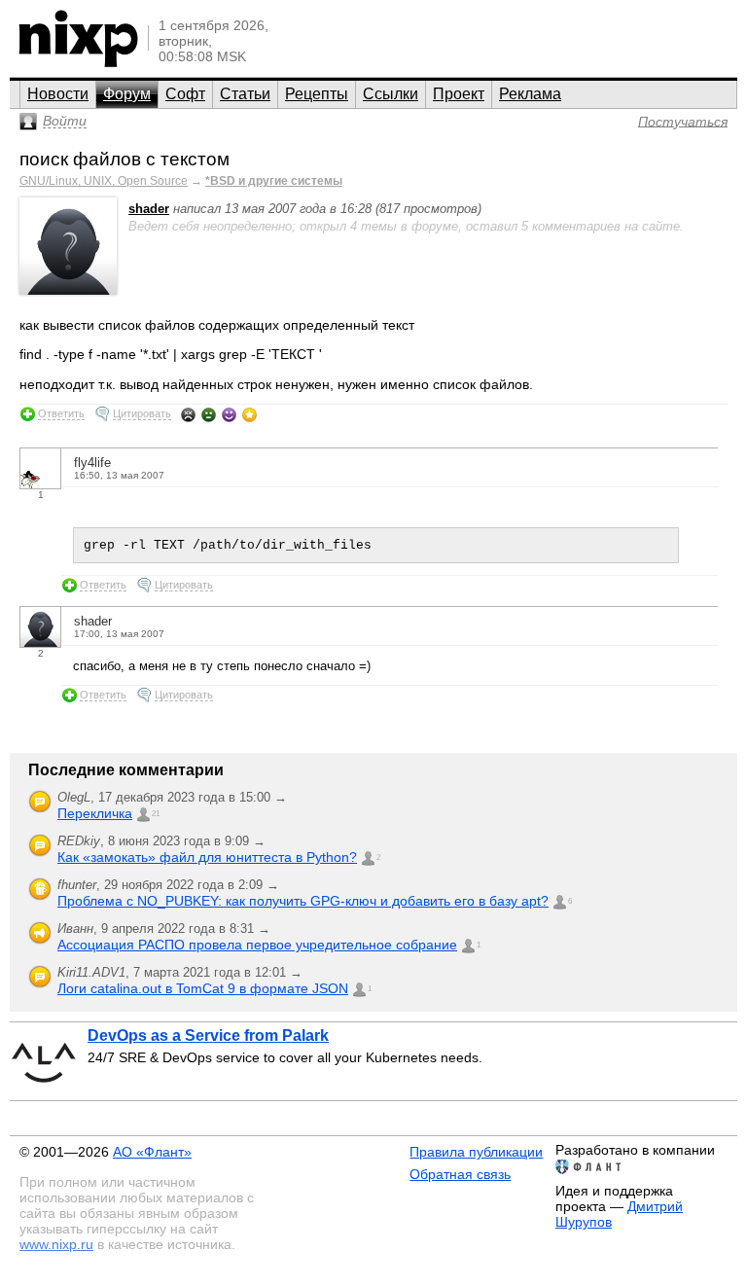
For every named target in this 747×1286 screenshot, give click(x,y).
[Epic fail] (188, 414)
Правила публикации (476, 1152)
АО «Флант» (152, 1152)
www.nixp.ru (56, 1244)
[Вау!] (249, 414)
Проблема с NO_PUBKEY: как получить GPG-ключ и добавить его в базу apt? (303, 901)
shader (148, 208)
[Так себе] (208, 414)
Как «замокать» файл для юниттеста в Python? (207, 857)
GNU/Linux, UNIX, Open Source (103, 181)
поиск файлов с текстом (124, 159)
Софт (185, 94)
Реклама (530, 94)
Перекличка (94, 813)
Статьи (245, 94)
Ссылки (390, 94)
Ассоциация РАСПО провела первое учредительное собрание (257, 944)
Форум (127, 94)
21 (156, 813)
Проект (458, 94)
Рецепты (316, 94)
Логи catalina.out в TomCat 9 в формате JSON (202, 988)
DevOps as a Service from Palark (208, 1035)
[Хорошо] (229, 414)
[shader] (68, 290)
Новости (58, 94)
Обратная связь (460, 1174)
